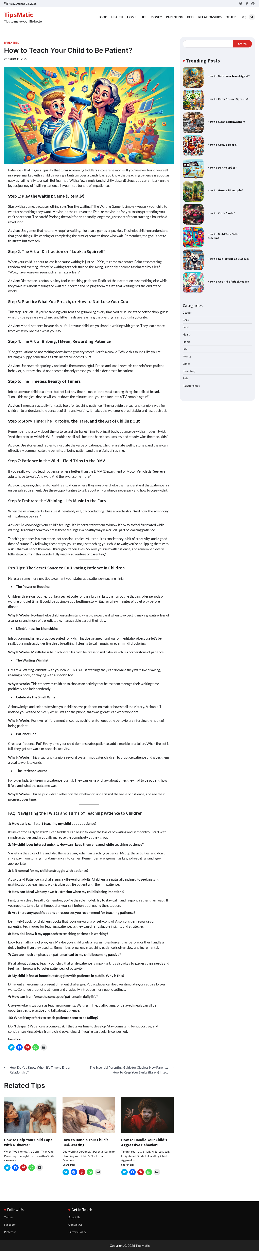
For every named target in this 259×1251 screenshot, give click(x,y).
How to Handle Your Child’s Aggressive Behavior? (144, 1142)
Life (143, 17)
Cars (186, 320)
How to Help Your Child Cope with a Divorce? (28, 1142)
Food (103, 17)
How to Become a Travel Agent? (229, 76)
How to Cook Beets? (221, 213)
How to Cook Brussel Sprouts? (228, 99)
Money (156, 17)
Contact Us (75, 1224)
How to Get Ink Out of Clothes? (228, 259)
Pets (190, 17)
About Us (74, 1217)
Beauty (187, 312)
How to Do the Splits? (222, 167)
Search (242, 43)
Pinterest (10, 1232)
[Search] (252, 17)
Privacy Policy (77, 1232)
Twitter (8, 1217)
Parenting (174, 17)
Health (117, 17)
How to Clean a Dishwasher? (226, 122)
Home (131, 17)
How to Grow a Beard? (223, 144)
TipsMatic (18, 14)
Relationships (210, 17)
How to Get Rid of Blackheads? (228, 281)
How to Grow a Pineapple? (225, 190)
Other (231, 17)
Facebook (10, 1224)
